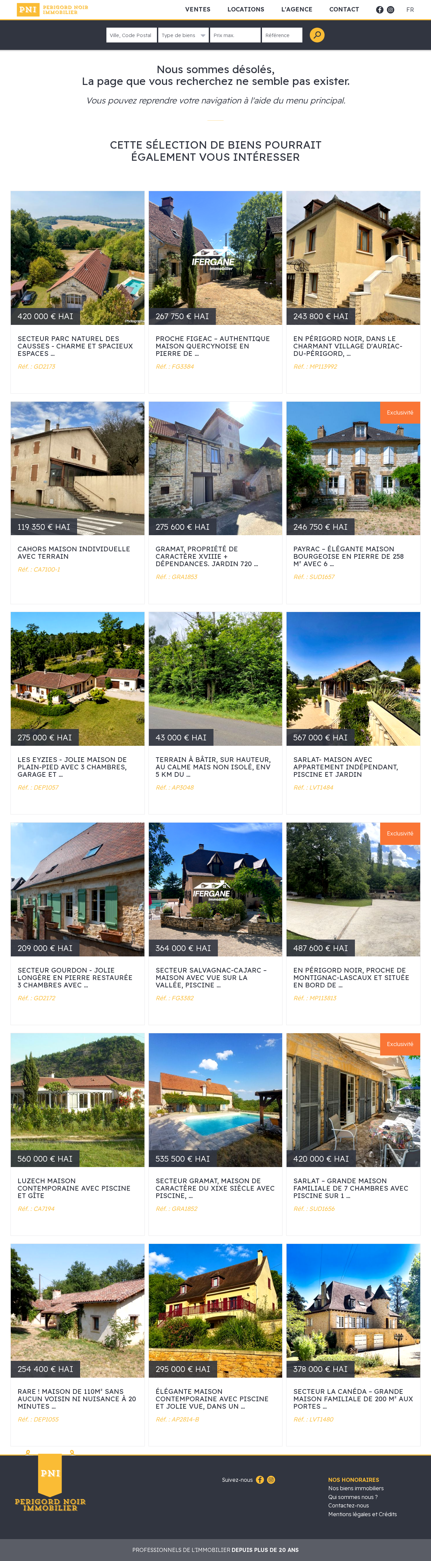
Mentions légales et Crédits (362, 1514)
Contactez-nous (348, 1505)
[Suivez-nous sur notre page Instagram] (270, 1480)
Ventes (197, 9)
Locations (245, 9)
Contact (344, 9)
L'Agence (296, 9)
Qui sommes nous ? (353, 1497)
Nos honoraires (353, 1479)
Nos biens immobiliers (356, 1488)
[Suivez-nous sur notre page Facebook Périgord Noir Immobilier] (259, 1480)
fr (410, 10)
